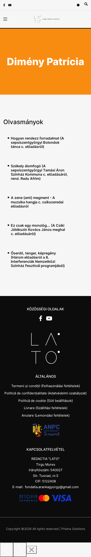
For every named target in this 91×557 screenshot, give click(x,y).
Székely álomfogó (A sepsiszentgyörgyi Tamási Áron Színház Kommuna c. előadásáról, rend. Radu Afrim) (39, 172)
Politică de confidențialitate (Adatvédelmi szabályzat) (45, 393)
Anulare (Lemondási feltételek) (46, 415)
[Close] (32, 550)
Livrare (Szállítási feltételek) (45, 408)
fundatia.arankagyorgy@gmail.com (52, 487)
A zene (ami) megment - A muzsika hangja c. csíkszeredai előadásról (37, 202)
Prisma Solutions (73, 529)
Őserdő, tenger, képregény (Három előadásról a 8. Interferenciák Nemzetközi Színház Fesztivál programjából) (38, 259)
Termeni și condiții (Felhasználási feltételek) (45, 386)
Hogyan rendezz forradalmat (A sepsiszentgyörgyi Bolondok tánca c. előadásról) (37, 142)
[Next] (20, 549)
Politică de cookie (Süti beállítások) (45, 401)
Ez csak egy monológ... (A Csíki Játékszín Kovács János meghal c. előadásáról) (38, 229)
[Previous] (6, 549)
